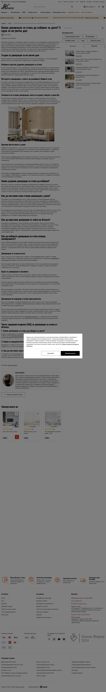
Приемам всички (70, 353)
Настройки (50, 353)
